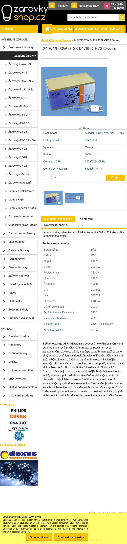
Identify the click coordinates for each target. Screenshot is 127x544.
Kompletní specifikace (58, 219)
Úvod (44, 40)
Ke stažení (86, 219)
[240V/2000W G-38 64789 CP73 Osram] (74, 59)
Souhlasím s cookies (71, 537)
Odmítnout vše (39, 537)
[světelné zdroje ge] (19, 436)
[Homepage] (48, 29)
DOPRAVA (115, 29)
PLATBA (104, 29)
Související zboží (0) (56, 225)
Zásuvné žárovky (60, 40)
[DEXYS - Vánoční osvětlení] (19, 455)
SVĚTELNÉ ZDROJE (62, 29)
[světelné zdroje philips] (19, 409)
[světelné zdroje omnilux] (19, 421)
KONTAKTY (51, 37)
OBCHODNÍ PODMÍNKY (86, 29)
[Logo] (24, 13)
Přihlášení (63, 5)
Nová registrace (88, 5)
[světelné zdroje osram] (19, 415)
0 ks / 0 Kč (117, 4)
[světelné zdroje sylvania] (19, 428)
